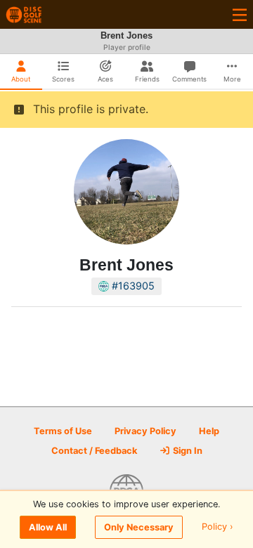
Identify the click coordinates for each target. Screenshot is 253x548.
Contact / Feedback (94, 450)
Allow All (48, 527)
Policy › (217, 527)
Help (209, 431)
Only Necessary (139, 527)
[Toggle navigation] (239, 14)
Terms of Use (63, 431)
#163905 (132, 286)
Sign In (186, 450)
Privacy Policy (145, 431)
